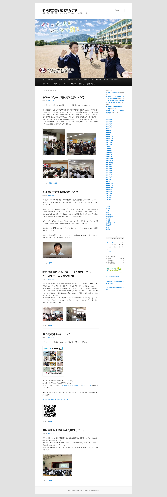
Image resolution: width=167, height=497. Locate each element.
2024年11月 (109, 161)
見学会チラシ (86, 385)
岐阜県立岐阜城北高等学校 (60, 10)
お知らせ (81, 84)
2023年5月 (109, 197)
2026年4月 (109, 128)
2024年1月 (109, 181)
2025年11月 (109, 138)
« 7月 (109, 252)
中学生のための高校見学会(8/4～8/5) (63, 97)
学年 (107, 213)
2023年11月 (109, 185)
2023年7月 (109, 193)
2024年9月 (109, 165)
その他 (108, 206)
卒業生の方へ (57, 84)
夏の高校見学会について (57, 334)
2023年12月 (109, 183)
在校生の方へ (114, 80)
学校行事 (108, 215)
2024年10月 (109, 163)
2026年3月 (109, 130)
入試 (107, 211)
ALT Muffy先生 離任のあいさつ (60, 192)
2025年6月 (109, 148)
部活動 (106, 80)
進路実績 (98, 80)
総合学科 (78, 80)
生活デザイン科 (88, 80)
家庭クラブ (109, 217)
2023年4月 (109, 199)
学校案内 (70, 80)
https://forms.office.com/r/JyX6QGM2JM (55, 399)
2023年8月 (109, 191)
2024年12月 (109, 159)
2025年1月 (109, 157)
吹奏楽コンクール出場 (112, 92)
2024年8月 (109, 167)
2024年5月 (109, 173)
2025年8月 (109, 144)
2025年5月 (109, 150)
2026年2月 (109, 132)
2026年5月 (109, 126)
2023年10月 (109, 187)
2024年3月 (109, 177)
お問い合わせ (91, 84)
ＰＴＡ (66, 84)
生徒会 (108, 221)
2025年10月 (109, 140)
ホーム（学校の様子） (49, 80)
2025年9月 (109, 142)
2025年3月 (109, 154)
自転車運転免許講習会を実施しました (64, 430)
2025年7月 (109, 146)
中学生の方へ (47, 84)
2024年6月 (109, 171)
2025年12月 (109, 136)
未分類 (55, 183)
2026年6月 (109, 124)
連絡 (107, 227)
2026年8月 (109, 120)
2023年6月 (109, 195)
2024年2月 (109, 179)
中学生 (50, 183)
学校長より (62, 80)
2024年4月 (109, 175)
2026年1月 (109, 134)
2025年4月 (109, 152)
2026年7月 (109, 122)
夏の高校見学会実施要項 (70, 385)
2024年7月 (109, 169)
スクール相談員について (112, 276)
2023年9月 (109, 189)
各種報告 (73, 84)
